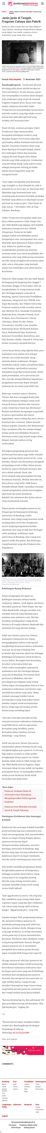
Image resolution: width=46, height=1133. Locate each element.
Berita (4, 12)
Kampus (27, 1087)
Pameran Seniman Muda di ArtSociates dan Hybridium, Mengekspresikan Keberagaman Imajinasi (20, 796)
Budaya (38, 1087)
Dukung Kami (29, 1127)
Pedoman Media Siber (28, 1125)
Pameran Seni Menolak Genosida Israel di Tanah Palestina (20, 808)
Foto (3, 1093)
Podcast (5, 1098)
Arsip (37, 1112)
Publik (38, 1107)
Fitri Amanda (15, 79)
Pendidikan (28, 1082)
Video (4, 1096)
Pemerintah (40, 1110)
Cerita (4, 1087)
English (5, 1116)
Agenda (4, 1100)
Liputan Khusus (4, 1090)
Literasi (26, 1084)
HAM (37, 1084)
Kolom (15, 1089)
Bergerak (28, 1105)
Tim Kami (12, 1125)
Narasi (15, 1087)
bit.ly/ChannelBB (21, 1032)
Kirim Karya (16, 1127)
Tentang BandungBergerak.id (23, 1122)
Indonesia (17, 1105)
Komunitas (39, 1089)
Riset (26, 1089)
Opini (15, 1084)
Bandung (5, 1082)
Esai (15, 1082)
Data (37, 1105)
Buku (26, 1091)
